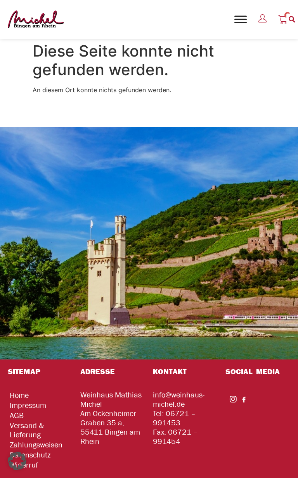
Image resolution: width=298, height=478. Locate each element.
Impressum (28, 405)
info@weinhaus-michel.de (178, 399)
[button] (292, 19)
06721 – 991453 (174, 418)
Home (19, 395)
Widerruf (24, 465)
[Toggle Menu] (240, 19)
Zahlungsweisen (36, 445)
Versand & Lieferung (27, 430)
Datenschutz (30, 455)
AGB (17, 415)
